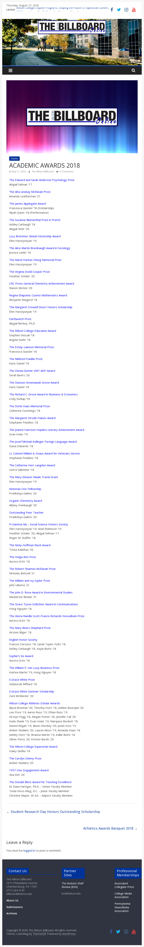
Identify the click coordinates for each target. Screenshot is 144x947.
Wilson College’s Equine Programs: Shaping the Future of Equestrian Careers (62, 9)
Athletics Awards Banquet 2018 (110, 828)
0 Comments (66, 171)
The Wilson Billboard (43, 171)
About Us (12, 900)
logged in (29, 850)
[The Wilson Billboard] (72, 21)
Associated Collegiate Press (124, 885)
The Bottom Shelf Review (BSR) (72, 885)
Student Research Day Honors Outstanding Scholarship (53, 811)
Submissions (14, 907)
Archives (11, 913)
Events (14, 158)
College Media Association (123, 895)
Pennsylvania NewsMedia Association (122, 907)
